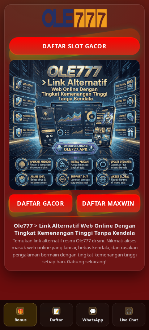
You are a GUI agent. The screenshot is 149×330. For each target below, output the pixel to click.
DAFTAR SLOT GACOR (74, 46)
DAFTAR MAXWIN (108, 203)
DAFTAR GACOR (40, 203)
